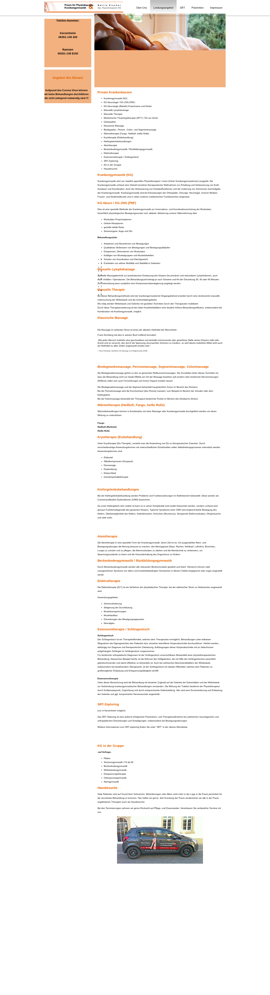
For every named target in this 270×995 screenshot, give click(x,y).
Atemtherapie (110, 145)
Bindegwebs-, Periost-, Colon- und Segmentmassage (130, 129)
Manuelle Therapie (113, 114)
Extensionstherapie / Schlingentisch (121, 157)
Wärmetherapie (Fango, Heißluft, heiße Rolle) (126, 133)
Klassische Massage (114, 125)
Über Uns (141, 7)
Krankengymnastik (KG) (115, 98)
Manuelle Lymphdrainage (116, 110)
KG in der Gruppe (112, 165)
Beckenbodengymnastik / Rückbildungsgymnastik (128, 149)
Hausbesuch (110, 168)
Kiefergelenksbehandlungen (117, 141)
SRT (182, 7)
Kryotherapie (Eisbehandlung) (118, 137)
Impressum (216, 7)
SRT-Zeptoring (111, 161)
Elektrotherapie (111, 153)
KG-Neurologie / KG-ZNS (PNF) (119, 102)
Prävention (198, 7)
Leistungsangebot (163, 7)
